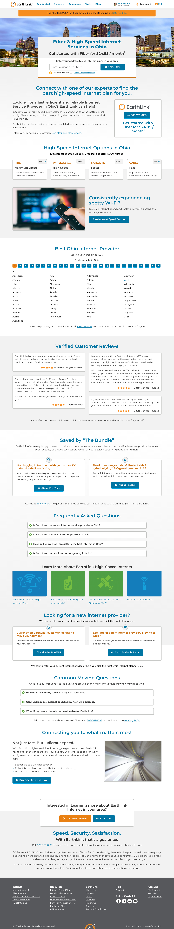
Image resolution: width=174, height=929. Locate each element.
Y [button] (152, 265)
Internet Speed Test (60, 890)
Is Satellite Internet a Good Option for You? (104, 601)
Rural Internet (19, 903)
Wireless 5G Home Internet (26, 896)
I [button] (60, 265)
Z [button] (158, 265)
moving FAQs (132, 720)
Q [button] (107, 265)
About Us (91, 890)
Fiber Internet (19, 893)
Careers (90, 906)
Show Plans (114, 67)
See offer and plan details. (67, 133)
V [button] (135, 265)
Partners (90, 899)
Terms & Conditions (96, 909)
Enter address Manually (84, 73)
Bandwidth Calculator (61, 893)
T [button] (124, 265)
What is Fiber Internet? (140, 599)
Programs (91, 903)
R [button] (112, 265)
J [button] (66, 265)
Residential (43, 4)
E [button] (37, 265)
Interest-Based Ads (152, 926)
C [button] (26, 265)
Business (59, 4)
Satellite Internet (21, 899)
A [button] (14, 265)
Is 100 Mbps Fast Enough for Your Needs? (67, 601)
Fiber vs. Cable (57, 896)
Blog (98, 4)
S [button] (118, 265)
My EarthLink (155, 896)
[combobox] (73, 67)
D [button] (32, 265)
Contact (90, 893)
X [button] (147, 265)
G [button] (49, 265)
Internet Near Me (21, 890)
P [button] (101, 265)
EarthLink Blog (57, 906)
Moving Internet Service (62, 903)
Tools (88, 4)
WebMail (152, 893)
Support (120, 890)
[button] (26, 895)
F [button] (43, 265)
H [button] (55, 265)
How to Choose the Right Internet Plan (26, 601)
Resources (75, 4)
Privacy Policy (132, 926)
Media (89, 896)
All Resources (57, 909)
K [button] (72, 265)
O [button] (95, 265)
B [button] (20, 265)
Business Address (61, 73)
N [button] (89, 265)
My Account (154, 890)
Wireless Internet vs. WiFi (63, 899)
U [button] (130, 265)
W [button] (141, 265)
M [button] (84, 265)
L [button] (78, 265)
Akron (127, 280)
